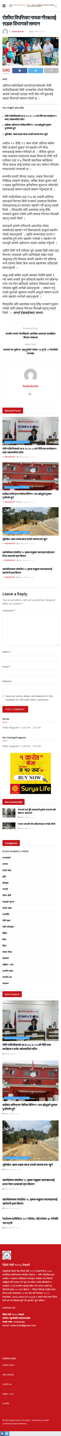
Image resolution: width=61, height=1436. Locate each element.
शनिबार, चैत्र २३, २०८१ (27, 828)
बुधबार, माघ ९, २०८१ (37, 31)
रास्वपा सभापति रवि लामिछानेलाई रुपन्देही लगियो (36, 823)
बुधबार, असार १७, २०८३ (26, 560)
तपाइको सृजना (8, 901)
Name (7, 651)
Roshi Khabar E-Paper (17, 442)
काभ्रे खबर (6, 870)
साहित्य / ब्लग (8, 964)
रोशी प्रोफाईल (8, 926)
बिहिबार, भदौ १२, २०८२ (26, 817)
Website (7, 681)
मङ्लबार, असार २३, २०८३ (26, 543)
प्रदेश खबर (7, 907)
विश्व (4, 939)
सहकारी (5, 958)
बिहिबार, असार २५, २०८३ (26, 502)
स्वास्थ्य (5, 983)
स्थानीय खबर (7, 970)
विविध (4, 933)
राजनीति (5, 914)
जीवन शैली (6, 895)
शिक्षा (4, 945)
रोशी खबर (6, 920)
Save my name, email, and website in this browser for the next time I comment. (29, 697)
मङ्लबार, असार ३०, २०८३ (26, 457)
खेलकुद (5, 882)
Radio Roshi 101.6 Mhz (20, 1420)
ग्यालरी (5, 889)
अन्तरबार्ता (6, 857)
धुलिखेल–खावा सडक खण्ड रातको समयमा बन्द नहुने (26, 134)
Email (6, 666)
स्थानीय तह (7, 977)
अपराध (5, 863)
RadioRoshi (18, 31)
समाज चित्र (7, 951)
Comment (9, 610)
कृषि (4, 876)
